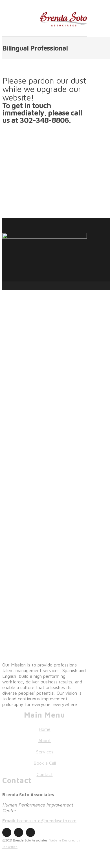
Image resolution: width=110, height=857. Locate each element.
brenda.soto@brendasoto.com (39, 820)
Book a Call (45, 763)
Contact (45, 774)
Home (44, 729)
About (44, 740)
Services (44, 751)
